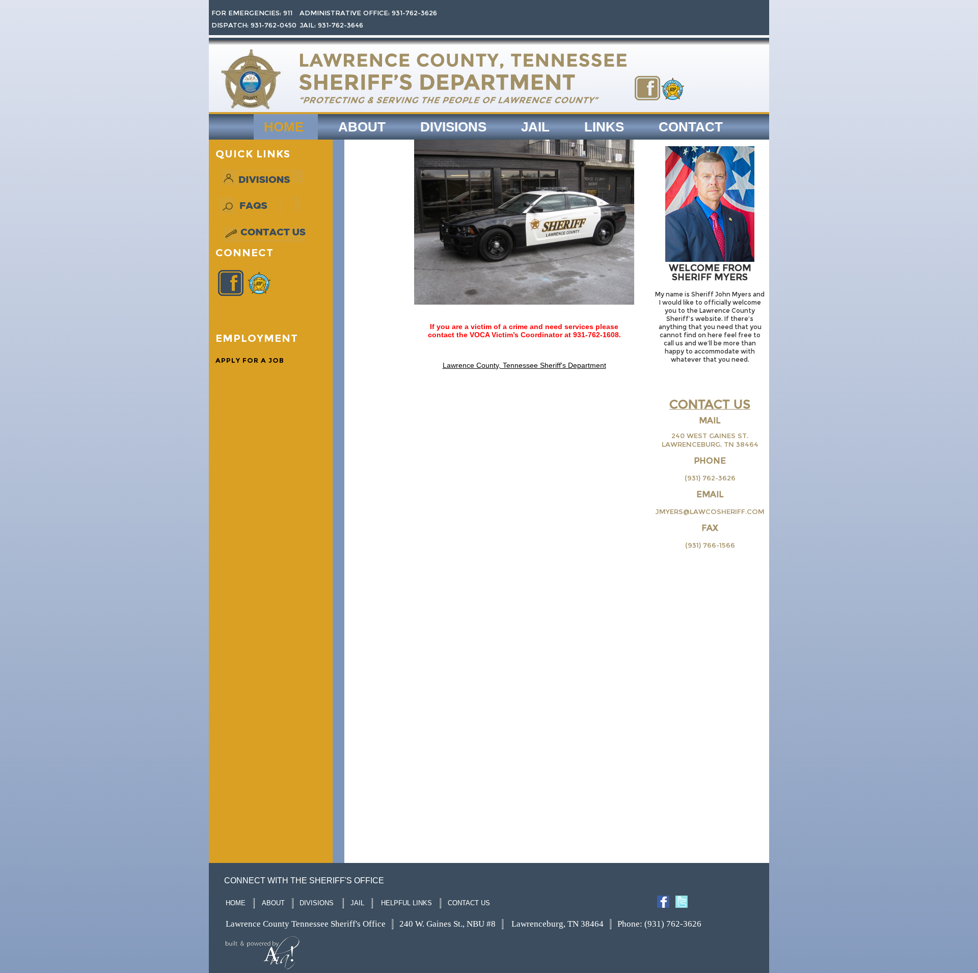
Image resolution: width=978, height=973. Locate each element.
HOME (284, 126)
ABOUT (362, 126)
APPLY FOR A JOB (249, 360)
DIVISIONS (453, 126)
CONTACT (691, 126)
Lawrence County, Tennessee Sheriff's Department (524, 365)
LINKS (604, 126)
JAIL (535, 126)
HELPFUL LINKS (406, 903)
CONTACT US (469, 903)
